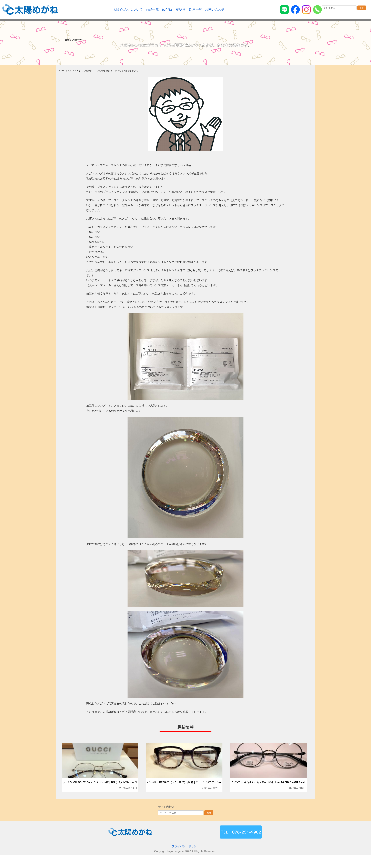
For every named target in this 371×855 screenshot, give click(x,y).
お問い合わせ (215, 9)
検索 (361, 8)
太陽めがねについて (128, 9)
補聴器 (181, 9)
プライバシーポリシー (185, 846)
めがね (167, 9)
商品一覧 (152, 9)
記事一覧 (195, 9)
